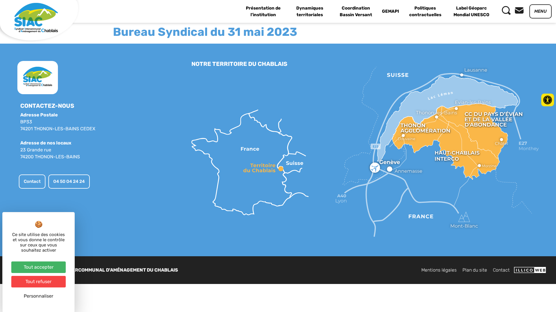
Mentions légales (439, 270)
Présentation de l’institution (263, 11)
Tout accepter (39, 267)
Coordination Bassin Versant (356, 11)
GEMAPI (390, 11)
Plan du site (474, 270)
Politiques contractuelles (425, 11)
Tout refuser (38, 281)
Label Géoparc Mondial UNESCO (471, 11)
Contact (501, 270)
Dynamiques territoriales (309, 11)
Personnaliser (38, 296)
